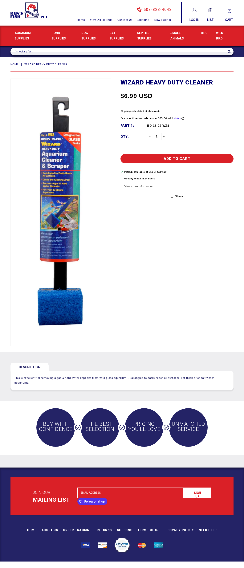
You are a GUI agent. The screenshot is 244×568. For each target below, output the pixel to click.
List (210, 20)
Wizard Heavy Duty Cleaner (45, 64)
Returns (104, 530)
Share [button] (179, 196)
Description (29, 367)
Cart (229, 20)
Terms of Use (150, 530)
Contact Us (124, 19)
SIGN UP (197, 494)
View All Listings (101, 19)
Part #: (127, 126)
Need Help (208, 530)
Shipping (143, 19)
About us (50, 530)
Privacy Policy (180, 530)
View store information (139, 186)
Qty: (124, 136)
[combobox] (119, 51)
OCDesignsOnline (152, 565)
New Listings (163, 19)
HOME (14, 64)
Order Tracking (77, 530)
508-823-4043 (158, 9)
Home (81, 19)
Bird (204, 33)
